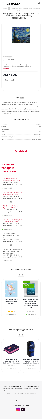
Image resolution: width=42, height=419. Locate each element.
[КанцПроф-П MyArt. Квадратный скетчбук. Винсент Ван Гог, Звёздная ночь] (21, 35)
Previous (19, 275)
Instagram (18, 409)
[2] (5, 57)
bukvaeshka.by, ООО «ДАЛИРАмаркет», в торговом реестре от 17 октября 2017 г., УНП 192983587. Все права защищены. (21, 389)
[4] (9, 57)
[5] (11, 57)
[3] (7, 57)
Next (22, 275)
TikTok (23, 409)
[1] (3, 57)
